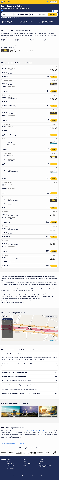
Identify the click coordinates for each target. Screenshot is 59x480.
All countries (10, 468)
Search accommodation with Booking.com (10, 17)
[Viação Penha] (14, 51)
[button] (29, 328)
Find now (54, 76)
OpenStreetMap (51, 340)
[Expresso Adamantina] (22, 51)
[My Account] (47, 2)
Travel (24, 465)
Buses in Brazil (10, 443)
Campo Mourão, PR (40, 430)
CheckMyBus (3, 443)
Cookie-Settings (27, 463)
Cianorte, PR (31, 430)
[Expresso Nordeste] (5, 51)
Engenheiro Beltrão (51, 316)
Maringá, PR (25, 430)
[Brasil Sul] (31, 51)
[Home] (6, 2)
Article (41, 463)
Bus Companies (10, 465)
